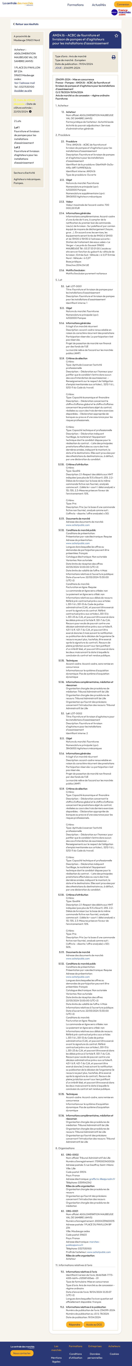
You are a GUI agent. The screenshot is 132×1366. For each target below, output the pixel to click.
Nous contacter (22, 1353)
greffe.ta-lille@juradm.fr (102, 1178)
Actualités (99, 5)
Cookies (114, 1353)
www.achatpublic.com (78, 524)
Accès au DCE (94, 1324)
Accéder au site (23, 90)
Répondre (74, 1324)
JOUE (58, 67)
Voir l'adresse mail (24, 82)
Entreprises (95, 1346)
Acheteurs (114, 1346)
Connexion (123, 4)
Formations (75, 5)
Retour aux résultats (27, 24)
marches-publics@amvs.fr (83, 1243)
